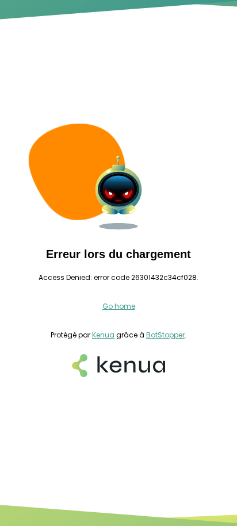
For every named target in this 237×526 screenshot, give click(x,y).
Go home (118, 306)
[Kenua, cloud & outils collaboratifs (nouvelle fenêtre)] (118, 367)
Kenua (103, 335)
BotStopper (165, 335)
